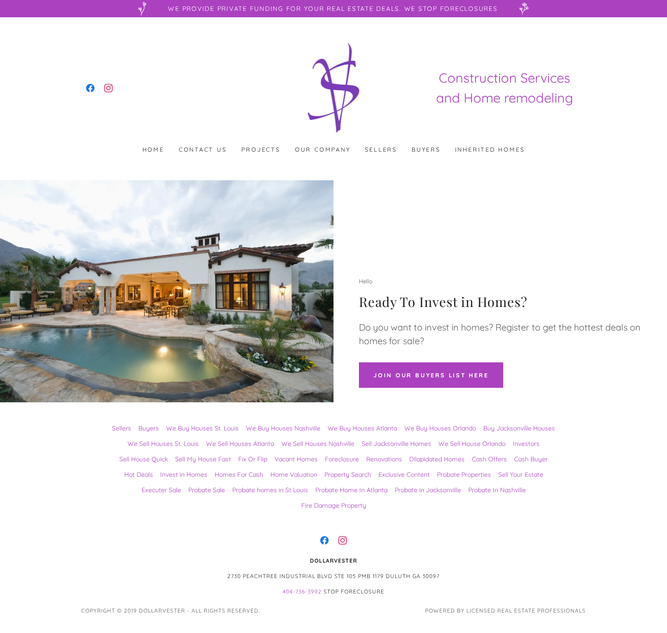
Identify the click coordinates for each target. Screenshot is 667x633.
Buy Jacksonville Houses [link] (519, 428)
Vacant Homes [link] (296, 459)
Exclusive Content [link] (404, 474)
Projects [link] (260, 149)
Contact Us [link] (203, 149)
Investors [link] (526, 444)
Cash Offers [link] (489, 459)
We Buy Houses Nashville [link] (283, 428)
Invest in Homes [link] (183, 474)
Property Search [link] (347, 474)
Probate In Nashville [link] (497, 490)
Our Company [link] (323, 149)
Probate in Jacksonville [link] (428, 490)
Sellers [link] (381, 149)
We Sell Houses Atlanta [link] (240, 444)
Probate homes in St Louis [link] (270, 490)
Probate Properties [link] (464, 474)
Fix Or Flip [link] (252, 459)
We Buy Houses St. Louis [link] (202, 428)
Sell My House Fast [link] (203, 459)
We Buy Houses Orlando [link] (440, 428)
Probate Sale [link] (206, 490)
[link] (90, 88)
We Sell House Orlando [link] (471, 444)
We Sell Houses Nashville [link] (317, 444)
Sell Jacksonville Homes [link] (396, 444)
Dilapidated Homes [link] (437, 459)
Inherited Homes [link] (490, 149)
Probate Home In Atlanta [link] (351, 490)
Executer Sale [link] (161, 490)
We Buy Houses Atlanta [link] (362, 428)
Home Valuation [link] (293, 474)
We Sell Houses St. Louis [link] (163, 444)
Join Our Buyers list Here (431, 375)
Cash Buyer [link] (531, 459)
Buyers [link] (426, 149)
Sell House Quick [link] (143, 459)
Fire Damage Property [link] (333, 505)
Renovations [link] (384, 459)
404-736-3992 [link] (302, 591)
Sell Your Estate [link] (520, 474)
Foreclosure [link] (342, 459)
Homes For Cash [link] (239, 474)
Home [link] (153, 149)
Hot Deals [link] (138, 474)
